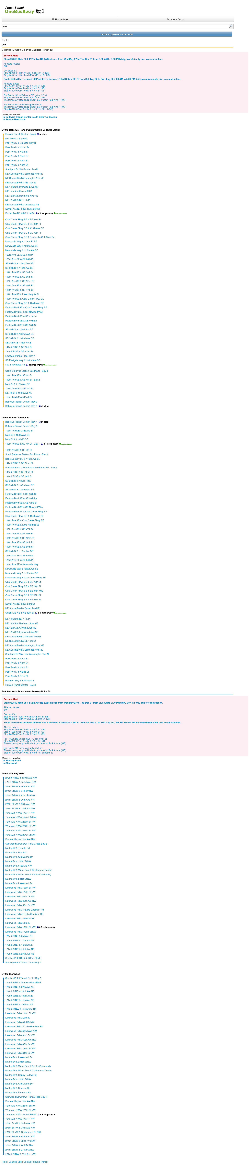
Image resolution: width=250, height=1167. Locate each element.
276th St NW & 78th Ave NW (20, 804)
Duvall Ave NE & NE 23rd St (20, 603)
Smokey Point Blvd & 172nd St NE (23, 958)
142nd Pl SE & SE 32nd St (19, 351)
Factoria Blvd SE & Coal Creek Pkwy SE (26, 307)
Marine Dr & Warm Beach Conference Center (28, 870)
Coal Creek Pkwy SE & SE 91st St (23, 219)
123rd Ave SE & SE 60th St (19, 555)
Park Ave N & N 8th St (16, 164)
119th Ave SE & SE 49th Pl (19, 285)
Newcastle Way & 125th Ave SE (21, 250)
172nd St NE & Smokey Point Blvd (23, 982)
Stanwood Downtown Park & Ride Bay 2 (26, 843)
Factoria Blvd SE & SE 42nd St (21, 502)
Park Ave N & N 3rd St (16, 151)
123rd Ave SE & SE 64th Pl (19, 259)
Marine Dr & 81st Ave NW (18, 865)
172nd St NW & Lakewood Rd (20, 1009)
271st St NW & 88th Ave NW (20, 1136)
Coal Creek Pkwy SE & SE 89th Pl (23, 223)
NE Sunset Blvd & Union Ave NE (22, 204)
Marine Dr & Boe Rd (15, 852)
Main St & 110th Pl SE (16, 439)
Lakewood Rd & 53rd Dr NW (20, 905)
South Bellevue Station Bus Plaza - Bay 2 (26, 454)
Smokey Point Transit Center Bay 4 (23, 962)
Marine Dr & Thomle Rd (17, 848)
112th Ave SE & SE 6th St (18, 375)
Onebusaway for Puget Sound (23, 8)
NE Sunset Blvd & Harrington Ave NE (24, 178)
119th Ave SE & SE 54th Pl (19, 542)
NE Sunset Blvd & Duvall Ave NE (22, 608)
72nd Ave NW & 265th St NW (20, 830)
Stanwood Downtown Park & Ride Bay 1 (26, 1096)
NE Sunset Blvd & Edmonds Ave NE (24, 173)
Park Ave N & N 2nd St (17, 147)
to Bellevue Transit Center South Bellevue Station (30, 117)
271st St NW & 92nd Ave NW (20, 795)
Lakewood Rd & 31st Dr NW (19, 918)
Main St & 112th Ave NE (17, 384)
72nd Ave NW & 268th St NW (20, 821)
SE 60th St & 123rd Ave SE (19, 263)
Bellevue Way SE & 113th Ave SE (22, 458)
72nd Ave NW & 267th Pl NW (20, 826)
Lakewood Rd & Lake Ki (17, 922)
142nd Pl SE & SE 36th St (18, 347)
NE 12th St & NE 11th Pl (17, 200)
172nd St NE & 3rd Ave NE (19, 936)
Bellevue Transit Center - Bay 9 (21, 401)
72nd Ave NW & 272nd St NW (20, 817)
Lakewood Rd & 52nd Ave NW (21, 1031)
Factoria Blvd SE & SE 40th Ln (21, 320)
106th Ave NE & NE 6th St (18, 397)
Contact (27, 1161)
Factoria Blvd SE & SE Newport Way (24, 311)
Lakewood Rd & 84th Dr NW (19, 1053)
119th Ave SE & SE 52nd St (19, 281)
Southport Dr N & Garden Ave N (21, 169)
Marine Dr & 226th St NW (18, 861)
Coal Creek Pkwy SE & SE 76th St (23, 581)
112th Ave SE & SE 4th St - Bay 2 (22, 379)
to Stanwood (10, 763)
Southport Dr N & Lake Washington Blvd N (27, 654)
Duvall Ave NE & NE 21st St (19, 213)
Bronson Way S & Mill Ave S (19, 680)
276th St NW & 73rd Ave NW (20, 808)
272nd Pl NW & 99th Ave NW (20, 1154)
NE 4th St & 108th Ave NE (18, 392)
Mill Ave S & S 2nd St (16, 138)
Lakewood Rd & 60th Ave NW (20, 900)
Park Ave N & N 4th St (16, 156)
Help (4, 1161)
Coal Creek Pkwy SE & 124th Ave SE (24, 303)
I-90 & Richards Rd (15, 364)
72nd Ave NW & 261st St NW (20, 834)
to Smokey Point (12, 760)
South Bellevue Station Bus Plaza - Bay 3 (26, 370)
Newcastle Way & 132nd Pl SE (21, 241)
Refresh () (117, 34)
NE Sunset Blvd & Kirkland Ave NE (23, 636)
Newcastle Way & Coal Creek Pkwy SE (25, 577)
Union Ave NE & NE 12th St (19, 612)
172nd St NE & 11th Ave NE (19, 940)
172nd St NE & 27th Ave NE (19, 953)
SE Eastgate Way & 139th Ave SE (22, 360)
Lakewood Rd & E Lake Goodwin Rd (24, 914)
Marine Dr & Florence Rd (18, 1092)
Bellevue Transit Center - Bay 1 (21, 406)
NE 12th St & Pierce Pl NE (19, 191)
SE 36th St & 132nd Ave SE (19, 333)
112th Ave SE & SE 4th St (18, 450)
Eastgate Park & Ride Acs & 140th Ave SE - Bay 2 (31, 467)
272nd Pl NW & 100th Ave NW (21, 777)
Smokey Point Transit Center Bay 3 (23, 978)
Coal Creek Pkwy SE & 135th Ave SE (24, 228)
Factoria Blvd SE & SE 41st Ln (21, 316)
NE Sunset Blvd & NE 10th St (20, 182)
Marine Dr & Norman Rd (17, 1088)
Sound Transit (40, 1161)
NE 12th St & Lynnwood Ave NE (21, 186)
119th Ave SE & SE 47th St (19, 289)
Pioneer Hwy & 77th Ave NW (20, 839)
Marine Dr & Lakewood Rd (19, 883)
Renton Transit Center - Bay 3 (20, 684)
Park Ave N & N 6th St (16, 160)
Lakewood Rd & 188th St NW (20, 887)
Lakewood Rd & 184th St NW (20, 892)
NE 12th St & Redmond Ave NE (21, 195)
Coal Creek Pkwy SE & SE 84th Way (24, 590)
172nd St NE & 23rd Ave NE (19, 949)
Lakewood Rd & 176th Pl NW (20, 927)
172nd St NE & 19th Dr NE (19, 995)
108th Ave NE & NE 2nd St (19, 388)
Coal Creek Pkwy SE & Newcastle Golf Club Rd (30, 237)
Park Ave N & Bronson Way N (20, 142)
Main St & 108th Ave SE (17, 435)
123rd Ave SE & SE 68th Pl (19, 254)
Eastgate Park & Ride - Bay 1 (20, 355)
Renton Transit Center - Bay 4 (20, 134)
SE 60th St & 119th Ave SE (19, 267)
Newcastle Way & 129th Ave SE (21, 245)
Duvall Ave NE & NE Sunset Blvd (22, 208)
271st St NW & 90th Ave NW (20, 799)
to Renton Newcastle (14, 119)
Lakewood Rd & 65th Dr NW (19, 896)
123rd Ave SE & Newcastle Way (21, 564)
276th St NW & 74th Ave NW (20, 1123)
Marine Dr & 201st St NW (18, 878)
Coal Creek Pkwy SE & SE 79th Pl (23, 232)
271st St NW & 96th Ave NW (20, 786)
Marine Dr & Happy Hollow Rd (20, 1075)
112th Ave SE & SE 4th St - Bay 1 (22, 443)
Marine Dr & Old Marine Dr (19, 856)
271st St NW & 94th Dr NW (19, 790)
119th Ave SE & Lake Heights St (22, 294)
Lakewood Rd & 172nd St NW (20, 931)
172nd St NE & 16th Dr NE (19, 944)
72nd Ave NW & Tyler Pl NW (20, 812)
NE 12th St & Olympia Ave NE (20, 627)
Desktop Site (15, 1161)
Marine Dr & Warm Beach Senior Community (28, 874)
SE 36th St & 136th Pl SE (18, 342)
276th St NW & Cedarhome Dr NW (23, 1132)
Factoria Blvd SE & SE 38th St (20, 325)
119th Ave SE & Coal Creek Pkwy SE (24, 298)
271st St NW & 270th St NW (19, 1149)
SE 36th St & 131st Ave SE (19, 329)
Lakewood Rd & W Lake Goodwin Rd (24, 909)
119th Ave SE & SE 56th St (19, 276)
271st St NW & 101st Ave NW (20, 782)
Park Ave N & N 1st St (16, 676)
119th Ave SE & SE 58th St (19, 272)
